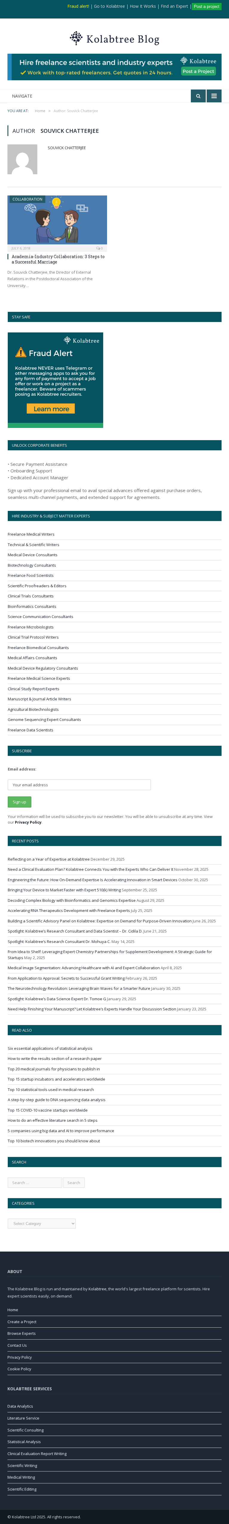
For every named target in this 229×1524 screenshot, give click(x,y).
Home (12, 1309)
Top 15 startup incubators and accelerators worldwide (56, 1079)
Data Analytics (20, 1406)
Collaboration (27, 199)
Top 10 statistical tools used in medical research (51, 1089)
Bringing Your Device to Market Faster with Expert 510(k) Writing (64, 890)
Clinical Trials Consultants (31, 596)
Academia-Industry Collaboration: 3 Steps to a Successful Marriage (58, 259)
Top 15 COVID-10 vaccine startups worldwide (48, 1110)
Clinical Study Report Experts (33, 688)
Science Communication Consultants (40, 616)
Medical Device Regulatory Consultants (43, 668)
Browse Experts (21, 1333)
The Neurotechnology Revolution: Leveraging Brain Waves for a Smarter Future (79, 988)
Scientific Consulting (25, 1430)
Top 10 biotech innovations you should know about (54, 1141)
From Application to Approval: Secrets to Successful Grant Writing (66, 978)
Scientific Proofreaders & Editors (37, 585)
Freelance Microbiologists (31, 627)
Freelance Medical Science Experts (39, 678)
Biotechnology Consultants (32, 565)
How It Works (143, 6)
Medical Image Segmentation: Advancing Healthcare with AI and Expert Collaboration (84, 967)
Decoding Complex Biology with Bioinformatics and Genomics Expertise (72, 900)
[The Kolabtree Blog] (114, 36)
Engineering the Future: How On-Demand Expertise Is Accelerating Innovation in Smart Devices (92, 879)
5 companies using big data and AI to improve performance (61, 1130)
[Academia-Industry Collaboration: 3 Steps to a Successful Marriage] (57, 221)
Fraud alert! (78, 6)
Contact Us (17, 1345)
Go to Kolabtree (109, 6)
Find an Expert (174, 6)
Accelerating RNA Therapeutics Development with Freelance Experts (69, 910)
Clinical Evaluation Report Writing (36, 1453)
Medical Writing (21, 1477)
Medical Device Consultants (33, 554)
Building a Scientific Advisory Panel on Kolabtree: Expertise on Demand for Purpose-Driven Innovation (100, 921)
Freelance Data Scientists (30, 730)
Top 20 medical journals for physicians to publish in (54, 1069)
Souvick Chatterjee (67, 147)
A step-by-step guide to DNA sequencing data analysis (57, 1099)
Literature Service (23, 1418)
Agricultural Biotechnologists (33, 709)
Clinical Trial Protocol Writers (33, 637)
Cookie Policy (19, 1369)
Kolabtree (97, 1289)
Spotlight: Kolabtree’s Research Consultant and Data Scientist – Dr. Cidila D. (75, 931)
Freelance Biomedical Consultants (38, 647)
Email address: (22, 769)
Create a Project (21, 1321)
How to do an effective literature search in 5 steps (53, 1120)
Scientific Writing (22, 1465)
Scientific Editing (21, 1489)
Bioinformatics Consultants (32, 606)
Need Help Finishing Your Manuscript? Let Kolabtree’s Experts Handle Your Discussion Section (92, 1009)
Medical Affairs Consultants (32, 657)
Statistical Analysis (24, 1441)
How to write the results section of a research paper (55, 1058)
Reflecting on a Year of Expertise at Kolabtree (49, 859)
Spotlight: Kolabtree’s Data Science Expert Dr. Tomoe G (57, 998)
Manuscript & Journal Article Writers (39, 699)
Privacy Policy (28, 822)
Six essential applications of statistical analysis (50, 1048)
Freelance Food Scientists (31, 575)
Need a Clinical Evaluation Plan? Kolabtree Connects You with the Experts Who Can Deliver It (90, 869)
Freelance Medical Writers (31, 534)
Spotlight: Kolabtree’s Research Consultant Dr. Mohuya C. (59, 941)
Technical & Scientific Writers (33, 544)
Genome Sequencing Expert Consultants (44, 719)
